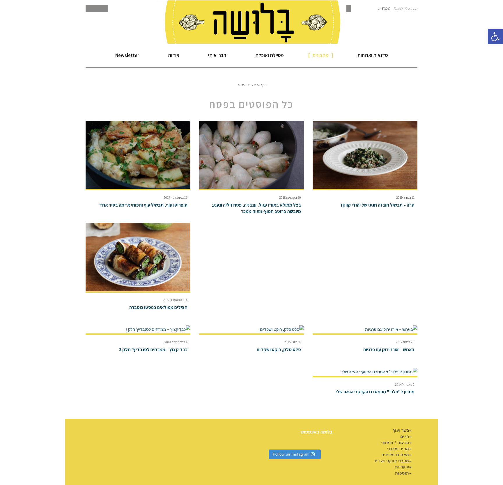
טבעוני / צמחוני (395, 442)
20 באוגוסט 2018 (290, 197)
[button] (495, 36)
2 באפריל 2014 (405, 384)
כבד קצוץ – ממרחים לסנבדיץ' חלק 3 (153, 350)
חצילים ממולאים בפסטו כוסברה (158, 307)
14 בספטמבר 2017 (175, 300)
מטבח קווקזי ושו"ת (392, 461)
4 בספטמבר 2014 (175, 342)
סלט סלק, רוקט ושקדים (279, 350)
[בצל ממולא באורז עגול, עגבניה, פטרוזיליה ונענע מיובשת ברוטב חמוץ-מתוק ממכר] (251, 155)
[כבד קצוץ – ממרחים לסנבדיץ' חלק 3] (138, 329)
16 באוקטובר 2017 (175, 197)
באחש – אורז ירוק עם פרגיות (389, 350)
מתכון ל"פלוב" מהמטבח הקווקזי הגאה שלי (375, 392)
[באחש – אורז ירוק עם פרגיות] (365, 329)
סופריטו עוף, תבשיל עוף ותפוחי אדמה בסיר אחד (143, 205)
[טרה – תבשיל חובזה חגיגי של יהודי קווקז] (365, 155)
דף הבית (258, 84)
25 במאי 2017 (405, 342)
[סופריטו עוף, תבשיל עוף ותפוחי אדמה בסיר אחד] (138, 155)
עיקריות (402, 467)
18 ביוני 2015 (292, 342)
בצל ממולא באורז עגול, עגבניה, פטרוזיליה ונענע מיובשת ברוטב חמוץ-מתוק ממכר (256, 208)
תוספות (402, 473)
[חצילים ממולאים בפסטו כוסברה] (138, 257)
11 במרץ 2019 (405, 197)
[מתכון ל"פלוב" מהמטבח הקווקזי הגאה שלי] (365, 372)
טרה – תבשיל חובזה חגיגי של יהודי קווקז (378, 205)
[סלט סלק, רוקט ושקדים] (251, 329)
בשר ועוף (400, 430)
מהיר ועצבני (398, 448)
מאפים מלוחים (395, 454)
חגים (404, 436)
